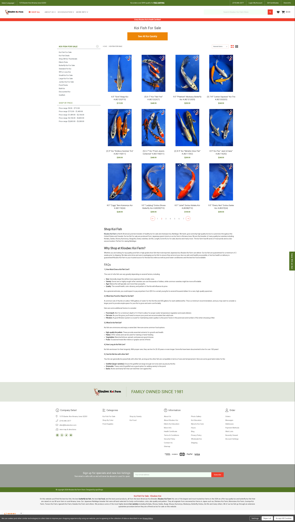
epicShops (99, 490)
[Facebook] (57, 435)
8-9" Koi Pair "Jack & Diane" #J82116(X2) (221, 152)
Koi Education (65, 12)
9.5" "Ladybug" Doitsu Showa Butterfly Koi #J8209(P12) (154, 206)
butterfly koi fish (85, 499)
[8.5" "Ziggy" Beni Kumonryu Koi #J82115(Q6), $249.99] (120, 181)
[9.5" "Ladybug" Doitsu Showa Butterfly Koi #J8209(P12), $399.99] (153, 181)
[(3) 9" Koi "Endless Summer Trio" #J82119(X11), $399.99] (120, 127)
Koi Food (133, 420)
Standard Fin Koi (65, 69)
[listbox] (220, 46)
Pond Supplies (108, 424)
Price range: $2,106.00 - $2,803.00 (71, 118)
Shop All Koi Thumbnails (68, 59)
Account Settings (232, 439)
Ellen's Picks (63, 62)
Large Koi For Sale (66, 79)
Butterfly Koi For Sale (67, 65)
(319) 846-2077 (238, 3)
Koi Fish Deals (64, 56)
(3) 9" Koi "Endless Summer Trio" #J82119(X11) (119, 152)
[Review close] (21, 513)
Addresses (229, 424)
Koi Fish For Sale (65, 52)
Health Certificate (170, 431)
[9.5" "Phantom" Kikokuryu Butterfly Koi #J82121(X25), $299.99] (187, 73)
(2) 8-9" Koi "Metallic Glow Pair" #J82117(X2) (187, 152)
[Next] (188, 218)
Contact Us (168, 443)
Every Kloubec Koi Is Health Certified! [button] (147, 20)
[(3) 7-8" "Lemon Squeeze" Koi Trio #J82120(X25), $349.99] (221, 73)
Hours (193, 428)
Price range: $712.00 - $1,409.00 (71, 111)
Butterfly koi (164, 239)
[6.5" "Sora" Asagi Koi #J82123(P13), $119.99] (120, 73)
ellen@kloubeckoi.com (67, 425)
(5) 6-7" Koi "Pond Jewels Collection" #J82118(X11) (153, 152)
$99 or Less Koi (65, 72)
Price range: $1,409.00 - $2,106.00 (71, 115)
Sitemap (167, 446)
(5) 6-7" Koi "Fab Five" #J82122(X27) (153, 98)
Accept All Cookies (284, 518)
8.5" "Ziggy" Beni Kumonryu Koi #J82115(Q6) (120, 206)
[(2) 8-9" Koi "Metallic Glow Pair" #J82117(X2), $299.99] (187, 127)
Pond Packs (63, 85)
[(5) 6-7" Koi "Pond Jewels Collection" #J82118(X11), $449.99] (153, 127)
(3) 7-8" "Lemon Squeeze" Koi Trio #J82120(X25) (221, 98)
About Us (49, 12)
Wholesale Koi (196, 439)
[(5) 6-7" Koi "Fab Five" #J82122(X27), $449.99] (153, 73)
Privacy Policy (196, 435)
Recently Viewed (231, 435)
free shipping (158, 3)
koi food (102, 499)
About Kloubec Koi (171, 420)
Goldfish (62, 95)
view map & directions (67, 429)
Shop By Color (108, 420)
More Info (81, 12)
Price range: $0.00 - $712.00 (69, 108)
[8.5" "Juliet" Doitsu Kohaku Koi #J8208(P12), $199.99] (187, 181)
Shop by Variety (136, 416)
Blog (192, 431)
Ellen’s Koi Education (171, 424)
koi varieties (134, 504)
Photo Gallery (196, 416)
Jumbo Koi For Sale (66, 82)
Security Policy (169, 439)
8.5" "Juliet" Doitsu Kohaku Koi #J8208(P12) (187, 206)
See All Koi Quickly (147, 36)
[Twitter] (66, 435)
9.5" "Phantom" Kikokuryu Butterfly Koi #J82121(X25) (187, 98)
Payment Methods (232, 428)
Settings (255, 518)
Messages (229, 420)
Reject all (267, 518)
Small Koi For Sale (66, 75)
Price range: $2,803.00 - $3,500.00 (71, 121)
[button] (292, 261)
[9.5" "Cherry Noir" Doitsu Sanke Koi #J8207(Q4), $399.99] (221, 181)
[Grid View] (232, 46)
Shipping (194, 443)
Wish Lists (229, 431)
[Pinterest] (61, 435)
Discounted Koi (64, 92)
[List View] (236, 46)
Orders (227, 416)
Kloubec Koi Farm (110, 234)
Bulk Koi (62, 88)
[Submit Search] (270, 12)
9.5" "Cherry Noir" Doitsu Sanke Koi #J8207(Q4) (221, 206)
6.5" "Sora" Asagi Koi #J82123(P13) (119, 98)
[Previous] (152, 218)
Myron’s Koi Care (197, 424)
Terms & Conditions (171, 435)
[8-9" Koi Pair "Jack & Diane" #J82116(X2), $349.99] (221, 127)
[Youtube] (70, 435)
